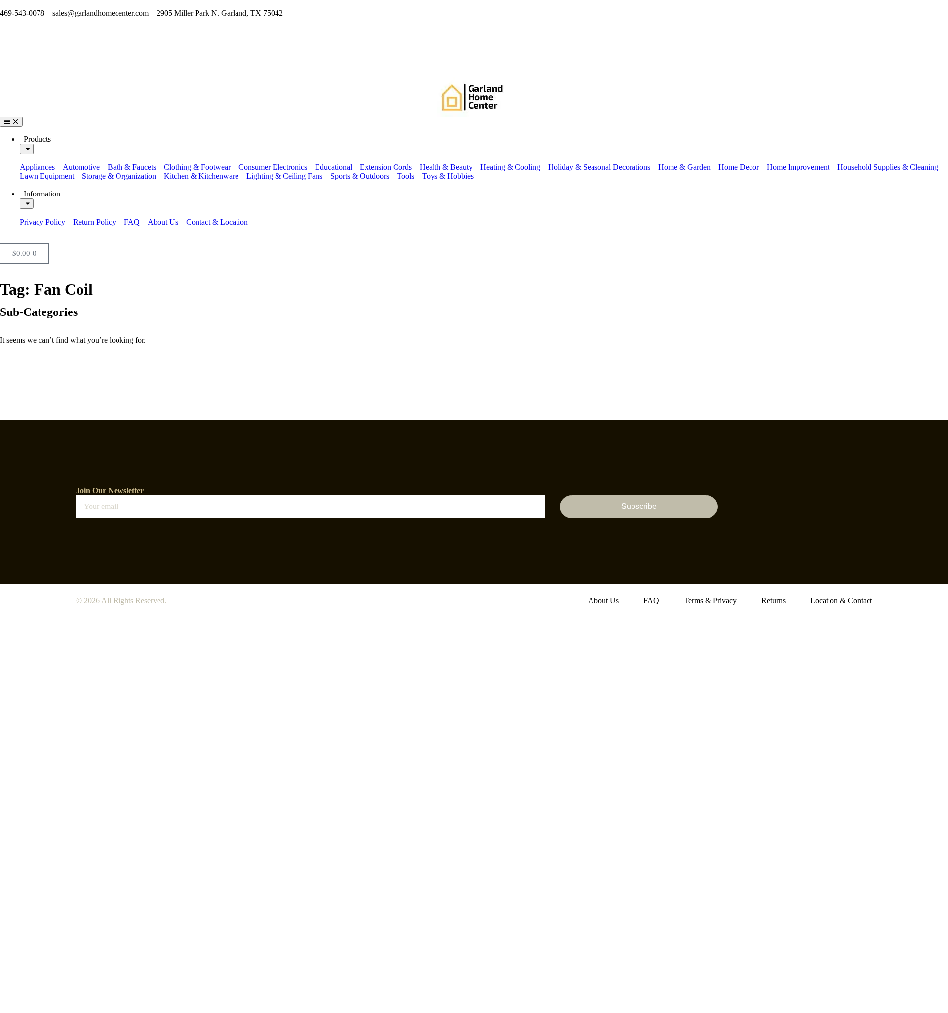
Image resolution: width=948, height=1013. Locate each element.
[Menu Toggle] (11, 122)
